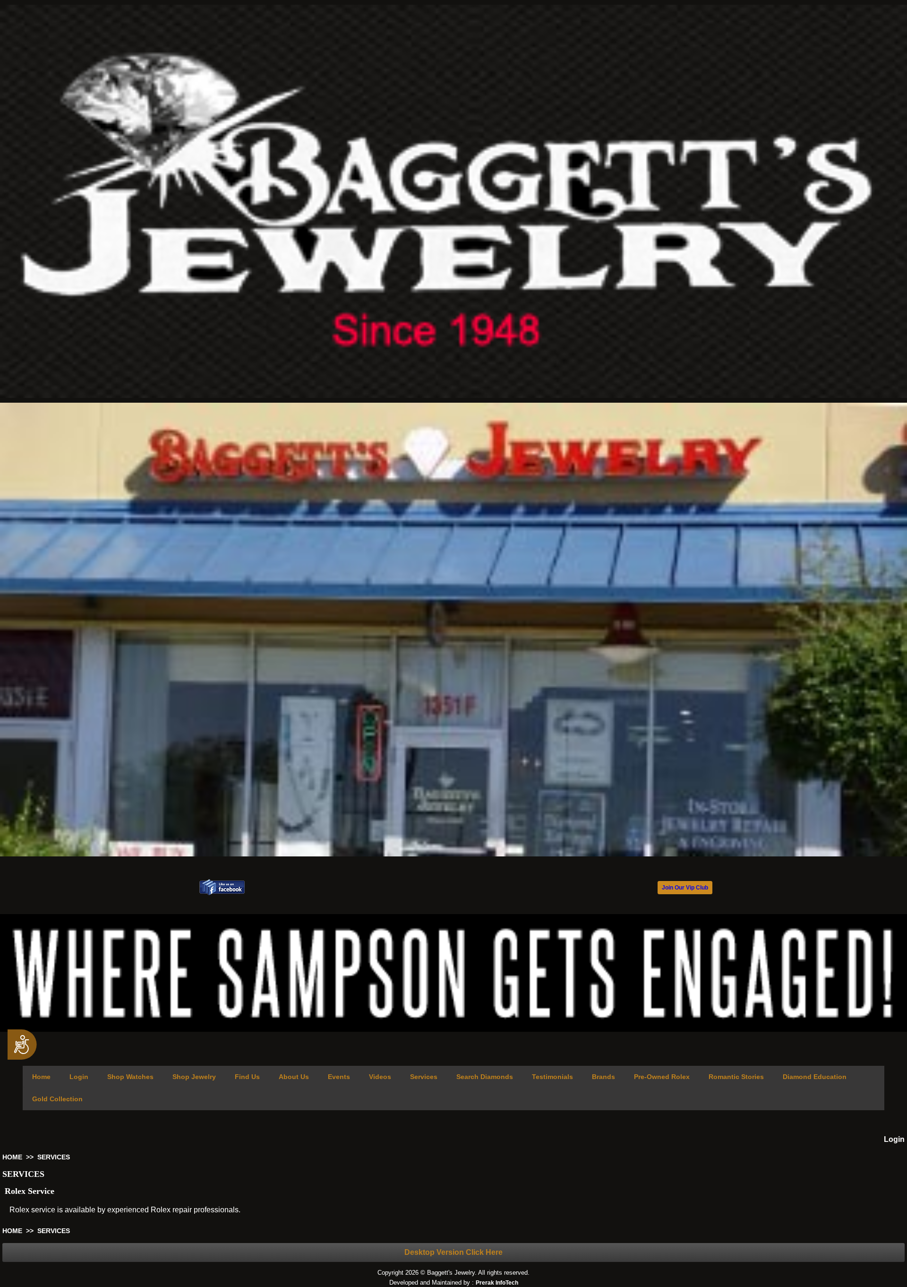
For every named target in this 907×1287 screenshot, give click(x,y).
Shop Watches (130, 1076)
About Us (294, 1076)
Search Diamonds (484, 1076)
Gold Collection (57, 1099)
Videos (380, 1076)
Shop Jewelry (194, 1076)
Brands (603, 1076)
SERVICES (53, 1157)
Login (78, 1076)
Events (339, 1076)
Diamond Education (815, 1076)
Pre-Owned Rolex (662, 1076)
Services (423, 1076)
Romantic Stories (736, 1076)
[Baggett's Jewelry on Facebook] (222, 893)
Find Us (247, 1076)
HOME (12, 1157)
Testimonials (552, 1076)
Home (41, 1076)
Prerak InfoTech (497, 1282)
